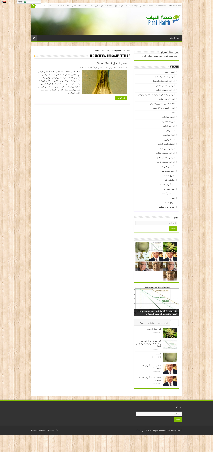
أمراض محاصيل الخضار (105, 67)
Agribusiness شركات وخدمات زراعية (140, 5)
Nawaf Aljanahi (47, 430)
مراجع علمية (170, 202)
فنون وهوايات (169, 189)
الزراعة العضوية (168, 121)
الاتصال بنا (88, 5)
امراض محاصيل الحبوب (165, 157)
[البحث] (33, 5)
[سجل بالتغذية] (35, 56)
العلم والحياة (170, 130)
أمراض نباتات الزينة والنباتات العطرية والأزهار (157, 95)
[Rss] (50, 5)
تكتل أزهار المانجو (154, 329)
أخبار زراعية (170, 72)
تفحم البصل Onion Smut (112, 63)
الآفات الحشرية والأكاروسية (164, 108)
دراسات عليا (170, 180)
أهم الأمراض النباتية (91, 67)
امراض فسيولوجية (167, 148)
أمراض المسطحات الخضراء (163, 81)
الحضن (158, 354)
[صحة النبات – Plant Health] (162, 20)
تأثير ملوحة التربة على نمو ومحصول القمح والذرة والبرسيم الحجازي (148, 343)
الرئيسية (126, 50)
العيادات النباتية (169, 135)
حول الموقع (119, 5)
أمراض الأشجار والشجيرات (164, 77)
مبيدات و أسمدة (168, 193)
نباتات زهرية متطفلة (167, 207)
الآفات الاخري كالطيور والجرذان (162, 103)
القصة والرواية (169, 139)
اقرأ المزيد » (120, 98)
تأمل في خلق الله (168, 166)
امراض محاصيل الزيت (166, 162)
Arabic (21, 2)
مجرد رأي (171, 198)
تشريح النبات (169, 175)
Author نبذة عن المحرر (103, 5)
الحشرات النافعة (168, 117)
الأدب (172, 112)
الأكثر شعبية (163, 323)
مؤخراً (174, 323)
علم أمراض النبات (167, 184)
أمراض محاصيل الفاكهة (165, 90)
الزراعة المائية (169, 126)
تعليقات (151, 323)
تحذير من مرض (168, 171)
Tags (142, 323)
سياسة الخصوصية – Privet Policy (70, 5)
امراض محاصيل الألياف (165, 153)
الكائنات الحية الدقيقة (166, 144)
